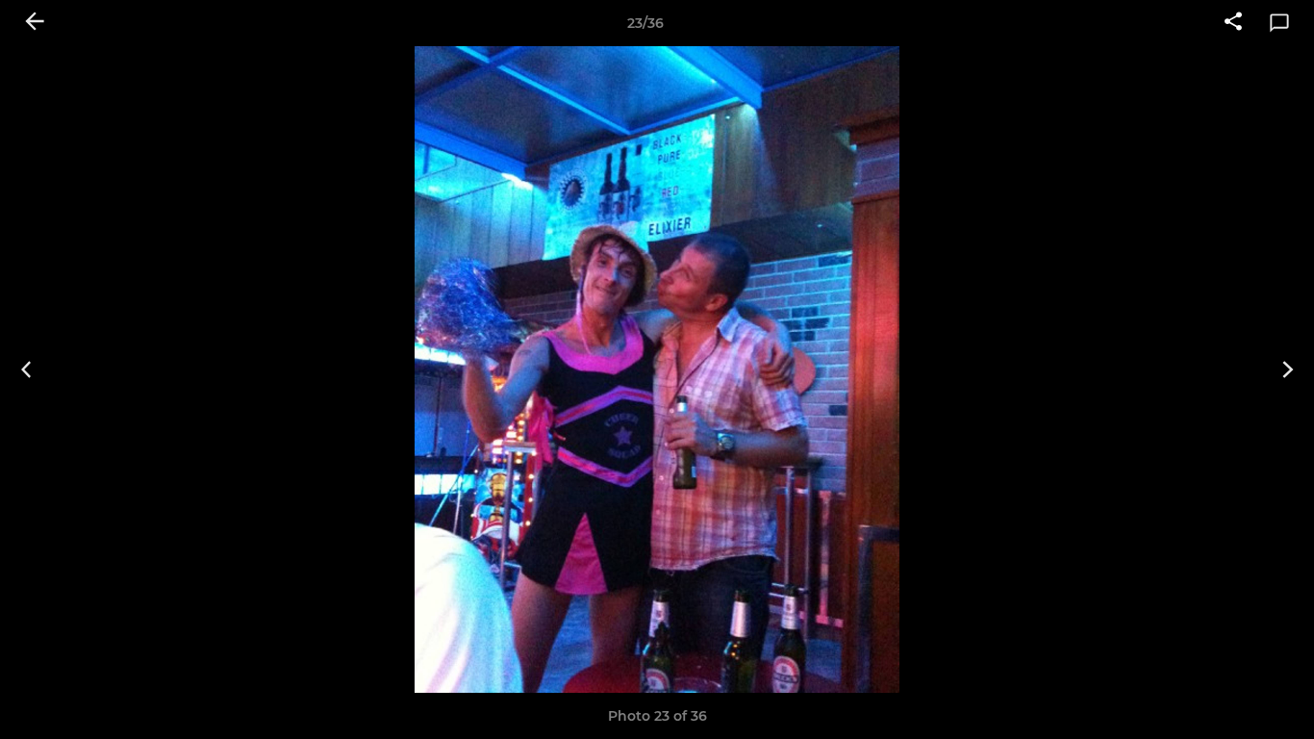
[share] (1233, 23)
